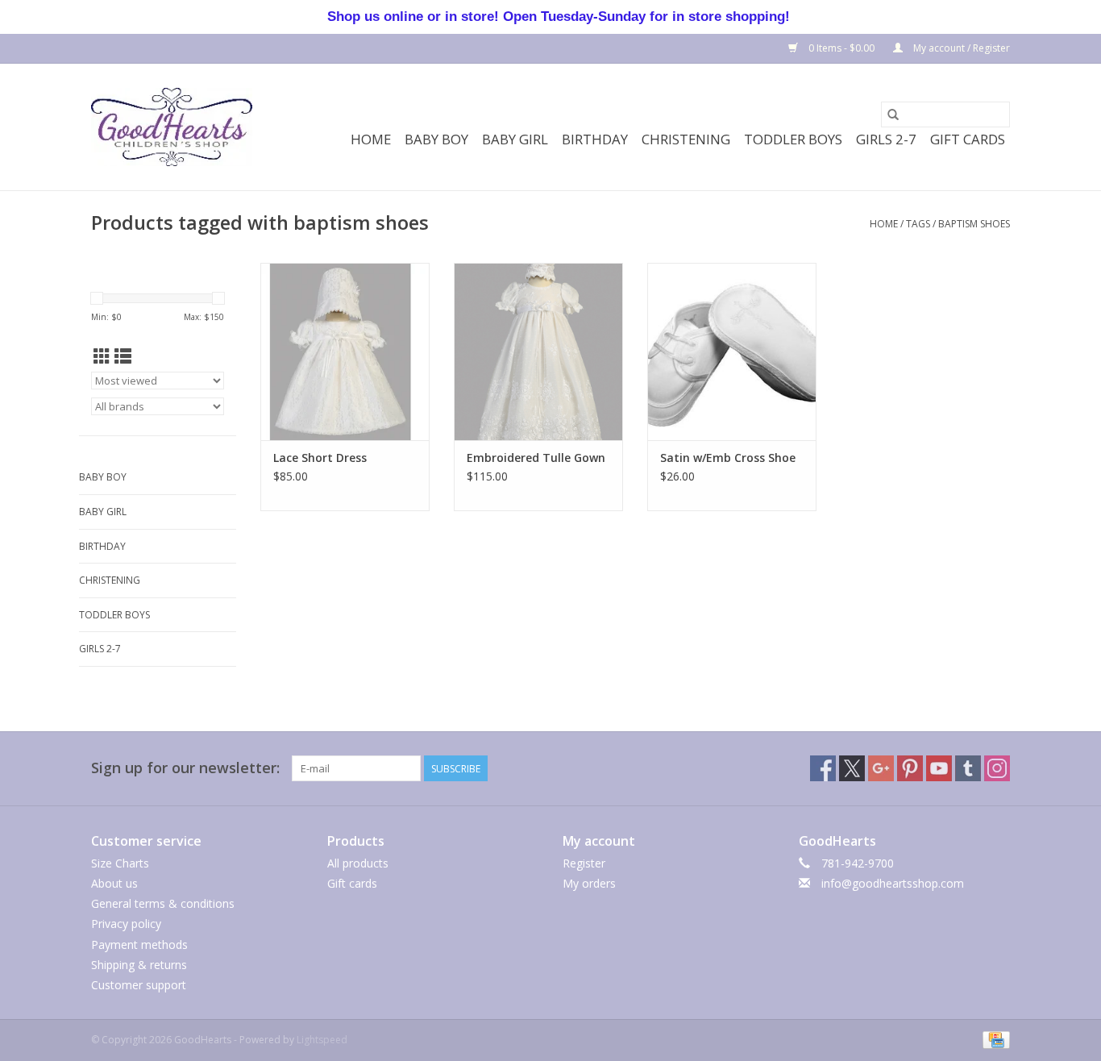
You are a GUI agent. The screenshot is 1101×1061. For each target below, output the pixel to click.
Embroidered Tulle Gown (536, 457)
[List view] (122, 356)
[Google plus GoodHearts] (881, 768)
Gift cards (967, 139)
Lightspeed (322, 1039)
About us (114, 883)
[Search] (893, 114)
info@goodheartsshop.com (892, 883)
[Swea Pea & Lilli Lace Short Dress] (345, 351)
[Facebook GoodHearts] (823, 768)
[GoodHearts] (171, 127)
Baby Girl (515, 139)
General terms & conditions (163, 903)
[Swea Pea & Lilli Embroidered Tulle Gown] (538, 351)
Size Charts (120, 863)
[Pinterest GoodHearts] (910, 768)
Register (584, 863)
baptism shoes (974, 224)
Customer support (138, 984)
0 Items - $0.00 (841, 48)
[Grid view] (101, 356)
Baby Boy (436, 139)
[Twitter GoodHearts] (852, 768)
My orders (589, 883)
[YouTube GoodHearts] (939, 768)
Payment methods (139, 944)
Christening (686, 139)
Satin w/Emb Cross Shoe (728, 457)
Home (371, 139)
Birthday (595, 139)
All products (357, 863)
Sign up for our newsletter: (185, 767)
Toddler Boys (793, 139)
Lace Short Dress (320, 457)
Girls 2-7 (886, 139)
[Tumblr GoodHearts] (968, 768)
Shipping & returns (139, 964)
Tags (918, 224)
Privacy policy (126, 923)
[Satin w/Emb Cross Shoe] (731, 351)
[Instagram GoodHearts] (997, 768)
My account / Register (960, 48)
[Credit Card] (993, 1039)
